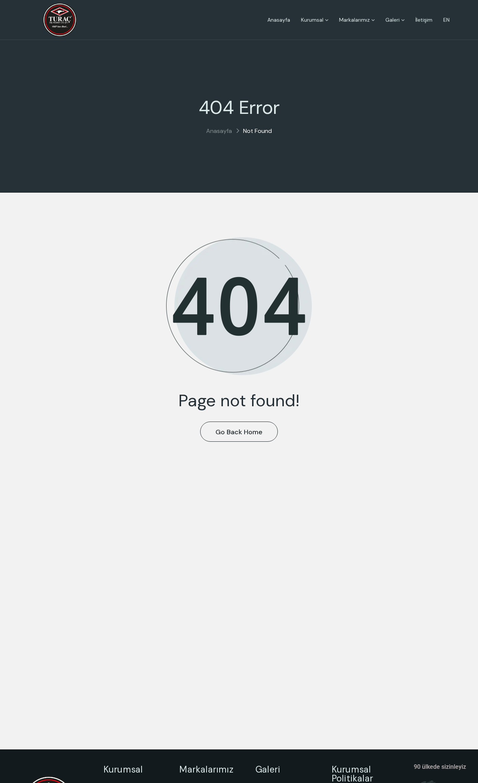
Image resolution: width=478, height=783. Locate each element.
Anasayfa (219, 131)
